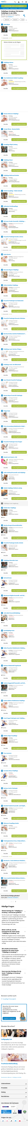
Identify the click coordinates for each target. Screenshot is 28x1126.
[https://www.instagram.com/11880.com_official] (7, 1121)
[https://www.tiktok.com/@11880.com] (11, 1121)
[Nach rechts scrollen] (25, 20)
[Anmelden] (19, 2)
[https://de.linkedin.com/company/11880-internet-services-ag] (15, 1121)
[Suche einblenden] (15, 2)
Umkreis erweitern (12, 897)
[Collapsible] (25, 911)
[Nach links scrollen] (2, 20)
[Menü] (26, 2)
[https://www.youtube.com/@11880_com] (19, 1121)
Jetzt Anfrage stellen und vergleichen (14, 6)
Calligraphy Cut (6, 1039)
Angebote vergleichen (9, 1018)
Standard (10, 16)
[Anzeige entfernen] (27, 1120)
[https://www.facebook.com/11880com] (3, 1121)
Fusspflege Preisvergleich (9, 999)
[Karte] (24, 15)
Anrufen (6, 35)
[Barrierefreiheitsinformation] (22, 2)
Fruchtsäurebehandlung (9, 1063)
